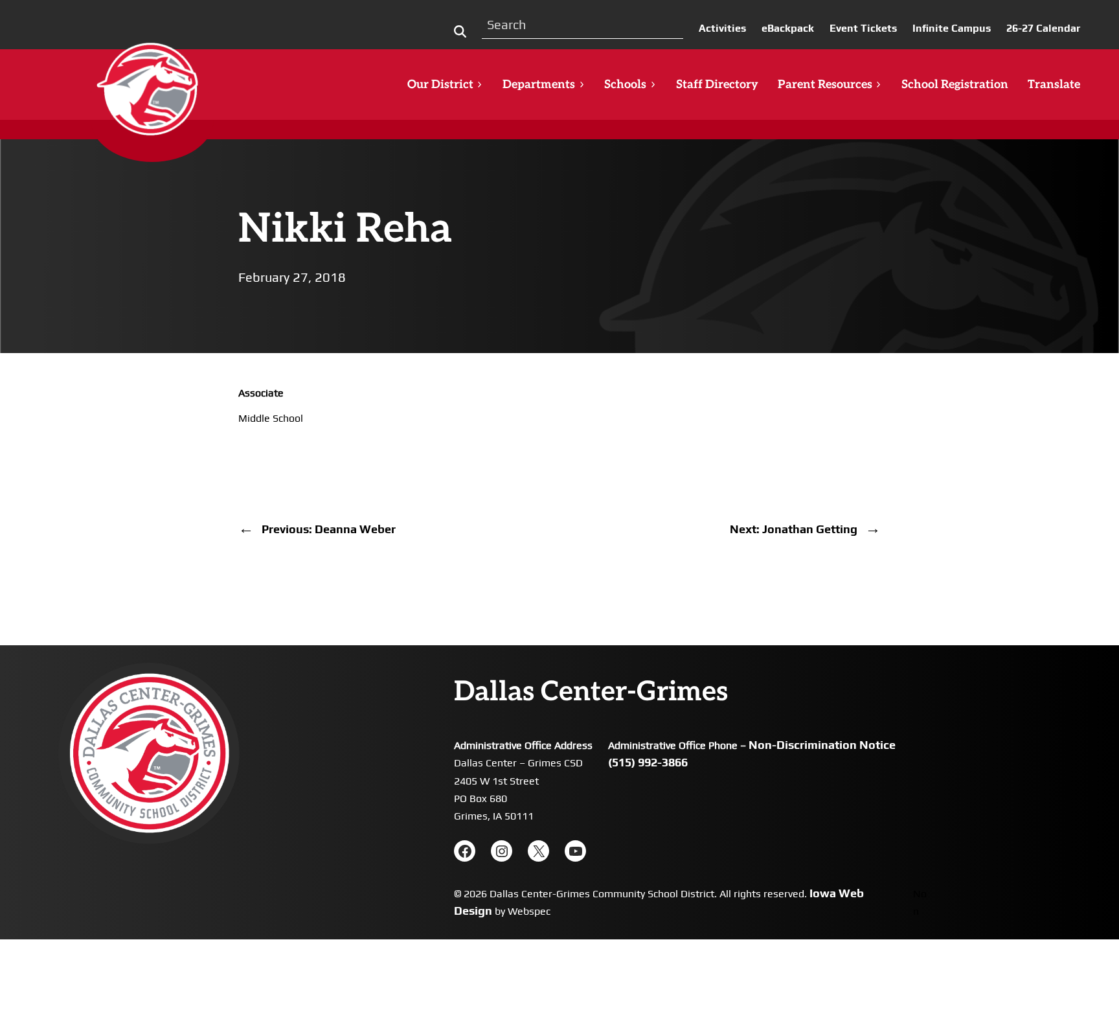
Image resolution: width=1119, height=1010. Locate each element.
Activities (722, 28)
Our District (440, 84)
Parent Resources (825, 84)
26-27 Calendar (1043, 28)
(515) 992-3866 (648, 762)
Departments (539, 84)
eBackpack (788, 28)
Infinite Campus (951, 28)
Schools (625, 84)
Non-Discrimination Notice (822, 745)
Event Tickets (863, 28)
